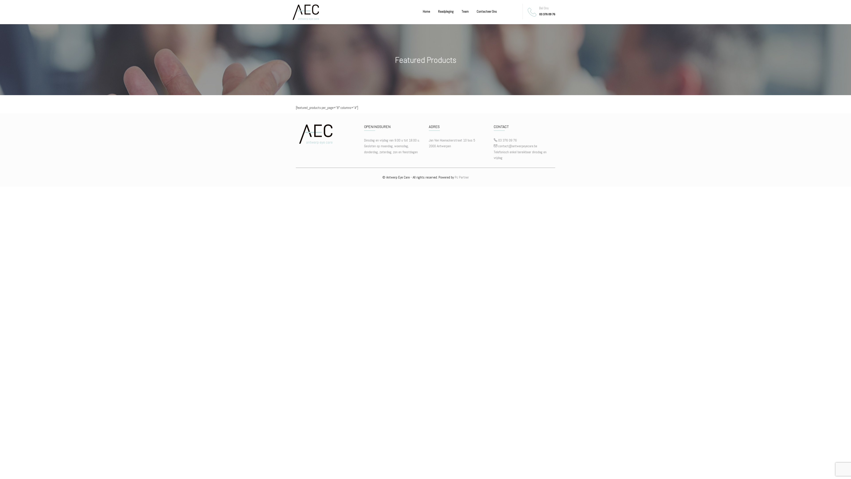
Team (465, 11)
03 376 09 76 (547, 14)
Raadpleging (446, 11)
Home (426, 11)
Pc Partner (462, 177)
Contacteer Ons (487, 11)
